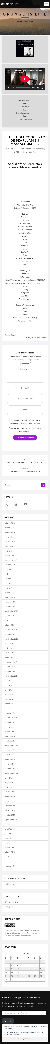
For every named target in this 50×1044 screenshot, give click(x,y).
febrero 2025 (10, 523)
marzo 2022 (9, 555)
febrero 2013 (10, 852)
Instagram (9, 907)
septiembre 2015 (11, 745)
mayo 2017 (9, 694)
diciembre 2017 (11, 662)
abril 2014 (8, 787)
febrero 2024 (10, 532)
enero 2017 (9, 708)
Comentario (25, 369)
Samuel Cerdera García (19, 148)
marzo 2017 (9, 699)
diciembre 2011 (11, 866)
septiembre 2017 (11, 676)
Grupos (7, 335)
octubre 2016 (10, 722)
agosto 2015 (9, 750)
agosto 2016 (9, 727)
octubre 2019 (10, 606)
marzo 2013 (9, 847)
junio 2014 (9, 778)
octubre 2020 (10, 578)
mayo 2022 (9, 546)
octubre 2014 (10, 768)
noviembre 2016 (11, 717)
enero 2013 (9, 856)
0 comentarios (28, 152)
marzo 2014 (9, 792)
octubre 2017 (10, 671)
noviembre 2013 (11, 810)
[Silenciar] (38, 88)
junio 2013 (9, 833)
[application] (25, 79)
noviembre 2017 (11, 667)
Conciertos (26, 337)
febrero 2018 (10, 657)
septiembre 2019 (11, 611)
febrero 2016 (10, 736)
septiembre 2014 (11, 773)
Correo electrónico (25, 399)
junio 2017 (9, 690)
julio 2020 (8, 583)
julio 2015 (8, 755)
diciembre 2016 (11, 713)
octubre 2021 (10, 565)
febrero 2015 (10, 759)
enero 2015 (9, 764)
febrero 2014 (10, 796)
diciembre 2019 (11, 602)
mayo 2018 (9, 643)
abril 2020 (8, 588)
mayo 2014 (9, 782)
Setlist (13, 335)
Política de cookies (15, 1034)
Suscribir (7, 1021)
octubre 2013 (10, 815)
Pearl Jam (36, 337)
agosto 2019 (9, 615)
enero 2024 (9, 537)
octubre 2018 (10, 634)
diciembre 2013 (11, 806)
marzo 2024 (9, 527)
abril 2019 (8, 620)
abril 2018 (8, 648)
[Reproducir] (8, 88)
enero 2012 (9, 861)
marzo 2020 (9, 592)
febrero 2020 (10, 597)
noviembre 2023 (11, 541)
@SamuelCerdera (11, 902)
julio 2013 (8, 829)
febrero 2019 (10, 625)
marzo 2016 (9, 731)
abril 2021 (8, 574)
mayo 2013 (9, 838)
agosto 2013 (9, 824)
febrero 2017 (10, 704)
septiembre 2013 (11, 819)
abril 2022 (8, 551)
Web (25, 409)
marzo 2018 (9, 653)
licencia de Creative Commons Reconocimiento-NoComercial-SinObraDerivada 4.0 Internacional (22, 933)
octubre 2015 (10, 741)
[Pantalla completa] (42, 88)
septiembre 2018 (11, 639)
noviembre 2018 (11, 629)
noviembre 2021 (11, 560)
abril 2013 (8, 843)
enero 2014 (9, 801)
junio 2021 (9, 569)
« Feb (7, 983)
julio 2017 (8, 685)
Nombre (25, 388)
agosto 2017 (9, 680)
